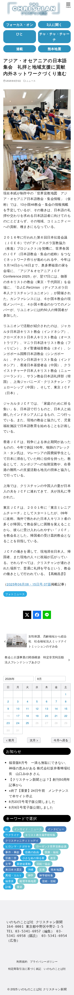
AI (6, 829)
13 (46, 708)
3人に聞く (54, 24)
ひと (19, 33)
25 (27, 723)
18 (27, 716)
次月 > (34, 740)
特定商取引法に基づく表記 (24, 969)
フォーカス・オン (19, 24)
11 (27, 708)
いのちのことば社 (55, 969)
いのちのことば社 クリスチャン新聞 (42, 989)
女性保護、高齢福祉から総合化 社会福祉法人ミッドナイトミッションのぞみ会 (47, 641)
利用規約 (22, 961)
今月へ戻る (61, 740)
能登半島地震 (28, 881)
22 (65, 716)
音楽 (19, 887)
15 (65, 708)
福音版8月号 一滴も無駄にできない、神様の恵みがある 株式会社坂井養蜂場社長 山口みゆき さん (40, 768)
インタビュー (56, 829)
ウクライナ (12, 835)
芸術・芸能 (49, 881)
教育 (53, 858)
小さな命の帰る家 (33, 858)
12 (37, 708)
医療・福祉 (52, 852)
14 (56, 708)
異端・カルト (13, 875)
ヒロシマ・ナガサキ (17, 846)
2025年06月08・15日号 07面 (29, 584)
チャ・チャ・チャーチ (54, 36)
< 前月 (10, 740)
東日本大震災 (13, 869)
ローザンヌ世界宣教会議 (51, 846)
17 (17, 716)
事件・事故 (12, 852)
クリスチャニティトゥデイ (21, 840)
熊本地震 (54, 48)
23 (8, 723)
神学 (31, 875)
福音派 (9, 881)
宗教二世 (10, 858)
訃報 (8, 887)
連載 (19, 48)
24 (17, 723)
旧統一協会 (43, 864)
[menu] (68, 5)
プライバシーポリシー (44, 961)
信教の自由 (32, 852)
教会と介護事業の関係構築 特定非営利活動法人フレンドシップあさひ (34, 659)
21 (56, 716)
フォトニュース (15, 594)
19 (37, 716)
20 (46, 716)
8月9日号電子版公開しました (31, 807)
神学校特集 (46, 875)
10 (17, 708)
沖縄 (31, 869)
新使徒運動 (24, 864)
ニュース (31, 80)
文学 (8, 864)
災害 (42, 869)
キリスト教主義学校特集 (40, 835)
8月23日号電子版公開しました (32, 801)
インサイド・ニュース (28, 829)
